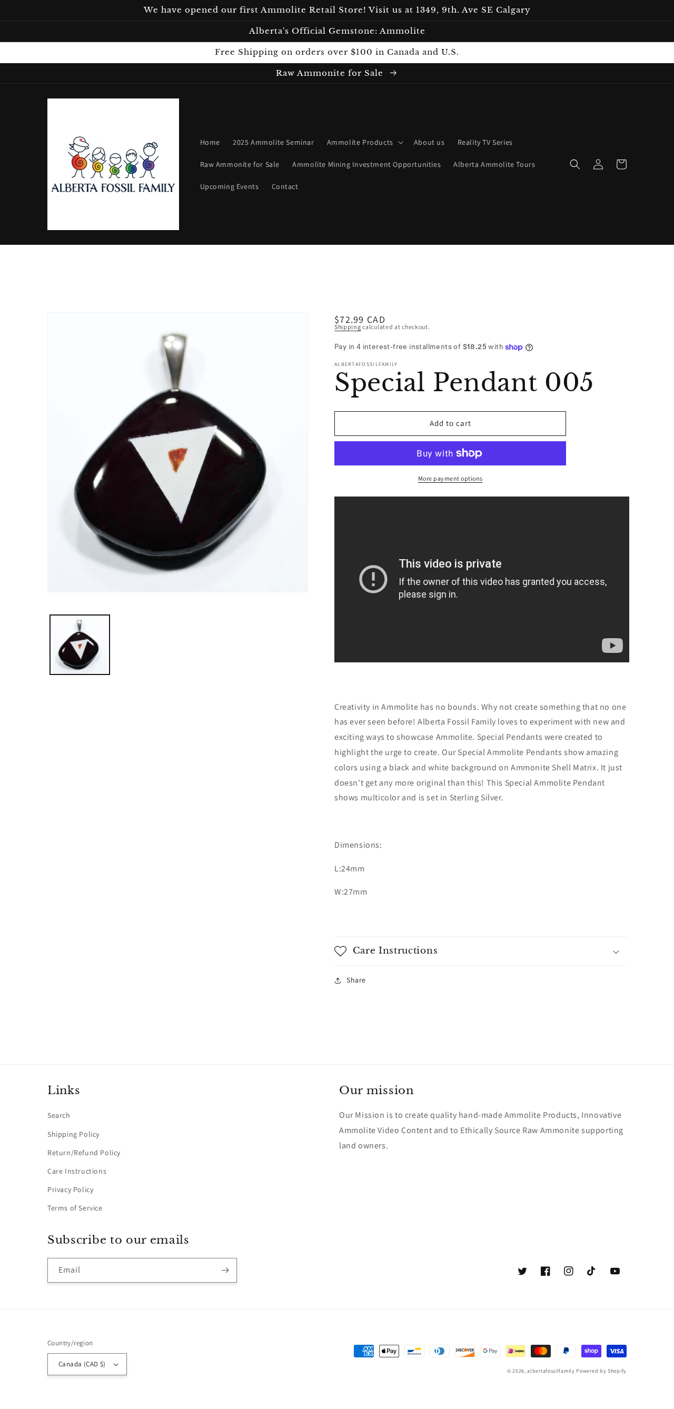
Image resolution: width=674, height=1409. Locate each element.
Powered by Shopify (601, 1370)
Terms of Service (75, 1208)
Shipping (347, 327)
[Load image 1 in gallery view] (80, 644)
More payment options (450, 478)
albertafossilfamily (550, 1370)
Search (59, 1115)
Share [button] (356, 980)
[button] (364, 142)
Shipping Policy (73, 1134)
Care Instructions (76, 1171)
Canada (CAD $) (82, 1364)
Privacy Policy (70, 1189)
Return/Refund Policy (84, 1152)
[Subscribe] (224, 1270)
